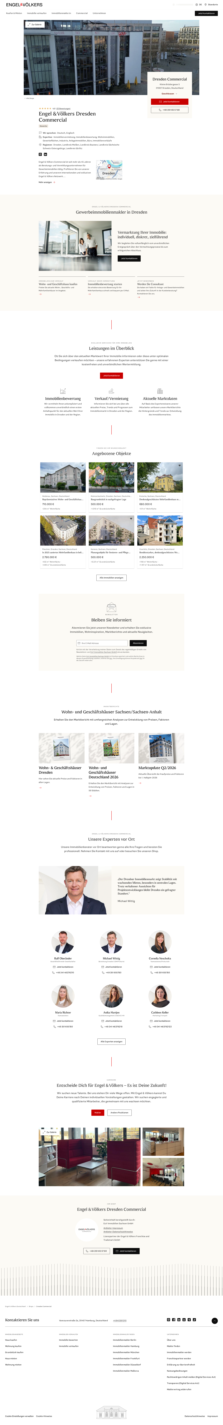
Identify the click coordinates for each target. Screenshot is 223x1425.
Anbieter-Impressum (113, 1228)
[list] (111, 765)
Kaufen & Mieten (14, 13)
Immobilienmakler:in (61, 13)
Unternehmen (99, 13)
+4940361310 (119, 1320)
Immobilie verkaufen (36, 13)
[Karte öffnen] (109, 170)
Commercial (82, 13)
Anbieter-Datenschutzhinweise (118, 1231)
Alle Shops (30, 98)
